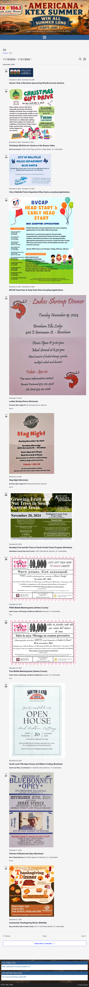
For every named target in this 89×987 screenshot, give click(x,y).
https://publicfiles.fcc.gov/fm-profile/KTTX (16, 966)
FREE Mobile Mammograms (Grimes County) (28, 607)
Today (44, 936)
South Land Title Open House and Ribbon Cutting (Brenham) (36, 764)
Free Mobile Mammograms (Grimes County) (28, 671)
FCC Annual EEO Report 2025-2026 (14, 977)
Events (5, 53)
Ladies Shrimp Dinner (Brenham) (23, 401)
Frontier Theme (83, 985)
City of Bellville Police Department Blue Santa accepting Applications (39, 192)
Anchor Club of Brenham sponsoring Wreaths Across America (36, 83)
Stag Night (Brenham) (18, 480)
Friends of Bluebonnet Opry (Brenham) (26, 853)
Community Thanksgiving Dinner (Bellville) (28, 922)
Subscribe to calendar (43, 943)
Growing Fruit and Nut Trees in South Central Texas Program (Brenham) (40, 547)
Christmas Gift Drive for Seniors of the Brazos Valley (32, 145)
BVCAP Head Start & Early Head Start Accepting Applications (36, 290)
